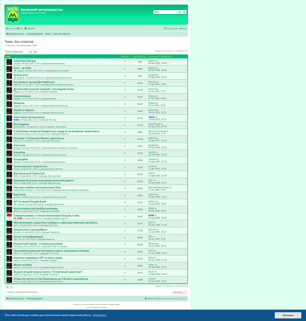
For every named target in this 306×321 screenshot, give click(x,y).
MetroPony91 (19, 127)
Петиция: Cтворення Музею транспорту (39, 138)
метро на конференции (28, 236)
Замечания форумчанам (29, 117)
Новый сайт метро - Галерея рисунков (38, 243)
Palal (16, 281)
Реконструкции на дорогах (62, 85)
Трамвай (53, 92)
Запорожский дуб (25, 61)
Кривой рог (59, 204)
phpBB (91, 304)
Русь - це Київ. (23, 68)
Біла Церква (21, 124)
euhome (17, 155)
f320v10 (17, 141)
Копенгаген (21, 75)
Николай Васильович (23, 190)
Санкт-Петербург (59, 246)
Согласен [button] (288, 315)
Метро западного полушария (64, 148)
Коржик (17, 63)
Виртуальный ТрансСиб (29, 173)
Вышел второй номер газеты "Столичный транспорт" (48, 272)
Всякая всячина (58, 63)
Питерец (18, 246)
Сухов (16, 169)
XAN (16, 176)
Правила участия (60, 218)
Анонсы (52, 120)
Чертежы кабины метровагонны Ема (37, 187)
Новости (64, 134)
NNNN (16, 211)
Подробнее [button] (99, 315)
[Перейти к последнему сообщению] (157, 61)
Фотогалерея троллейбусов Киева (36, 208)
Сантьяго (20, 145)
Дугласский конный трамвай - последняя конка (44, 89)
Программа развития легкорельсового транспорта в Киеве (51, 250)
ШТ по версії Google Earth (30, 201)
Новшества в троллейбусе (30, 229)
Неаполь (19, 103)
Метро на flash (23, 264)
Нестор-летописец (22, 134)
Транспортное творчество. (31, 166)
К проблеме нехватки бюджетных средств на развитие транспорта (56, 131)
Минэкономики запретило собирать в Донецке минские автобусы (56, 222)
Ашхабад (19, 152)
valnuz (16, 267)
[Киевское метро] (13, 14)
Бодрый (20, 71)
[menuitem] (20, 29)
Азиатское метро (58, 155)
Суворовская (22, 96)
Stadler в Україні (24, 110)
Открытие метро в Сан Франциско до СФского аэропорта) (51, 279)
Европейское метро (63, 78)
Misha (16, 253)
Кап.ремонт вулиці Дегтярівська (34, 82)
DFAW (19, 218)
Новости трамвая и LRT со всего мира (38, 257)
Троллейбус (61, 127)
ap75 (16, 225)
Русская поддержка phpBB (96, 307)
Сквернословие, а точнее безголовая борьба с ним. (47, 215)
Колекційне (21, 159)
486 (15, 239)
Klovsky (17, 232)
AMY (16, 183)
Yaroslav (17, 162)
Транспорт (55, 141)
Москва (53, 99)
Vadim (16, 120)
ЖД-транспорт (57, 113)
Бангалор (20, 194)
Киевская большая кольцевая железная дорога (44, 180)
